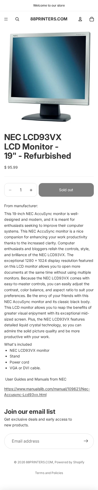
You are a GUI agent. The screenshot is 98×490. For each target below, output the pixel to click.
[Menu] (6, 19)
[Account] (80, 19)
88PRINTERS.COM (39, 462)
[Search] (17, 19)
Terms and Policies (49, 473)
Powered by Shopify (69, 462)
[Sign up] (85, 441)
